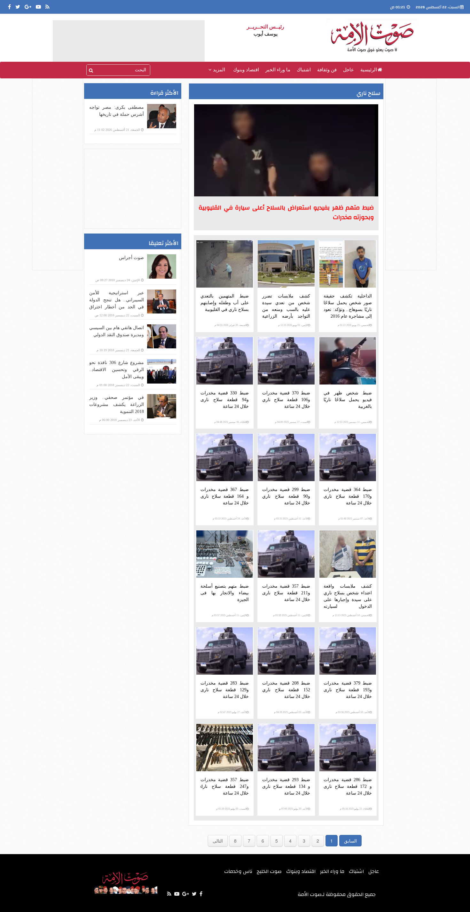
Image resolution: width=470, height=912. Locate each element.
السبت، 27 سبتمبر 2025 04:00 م (291, 422)
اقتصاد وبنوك (246, 69)
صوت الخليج (269, 871)
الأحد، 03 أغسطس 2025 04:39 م (291, 712)
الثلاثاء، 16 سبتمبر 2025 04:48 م (230, 422)
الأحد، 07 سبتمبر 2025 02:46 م (354, 518)
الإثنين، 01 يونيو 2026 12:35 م (293, 325)
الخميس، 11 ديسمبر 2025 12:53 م (352, 422)
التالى (218, 840)
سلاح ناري (368, 93)
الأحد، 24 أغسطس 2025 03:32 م (230, 518)
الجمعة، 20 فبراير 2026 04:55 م (231, 325)
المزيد (218, 69)
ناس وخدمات (238, 871)
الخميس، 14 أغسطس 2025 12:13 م (351, 615)
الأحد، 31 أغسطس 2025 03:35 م (291, 518)
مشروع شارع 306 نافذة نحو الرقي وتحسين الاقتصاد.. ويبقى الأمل (116, 369)
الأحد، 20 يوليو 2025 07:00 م (293, 808)
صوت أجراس (131, 257)
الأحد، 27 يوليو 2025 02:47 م (232, 712)
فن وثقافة (327, 69)
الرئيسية (368, 69)
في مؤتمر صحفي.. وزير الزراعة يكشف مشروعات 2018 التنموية (116, 404)
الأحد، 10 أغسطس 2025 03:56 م (353, 712)
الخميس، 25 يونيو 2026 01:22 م (354, 325)
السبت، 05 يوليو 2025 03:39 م (231, 808)
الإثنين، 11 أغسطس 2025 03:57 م (229, 615)
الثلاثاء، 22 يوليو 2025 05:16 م (355, 808)
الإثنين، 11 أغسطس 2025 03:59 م (290, 615)
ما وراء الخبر (277, 69)
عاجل (348, 69)
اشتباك (304, 69)
